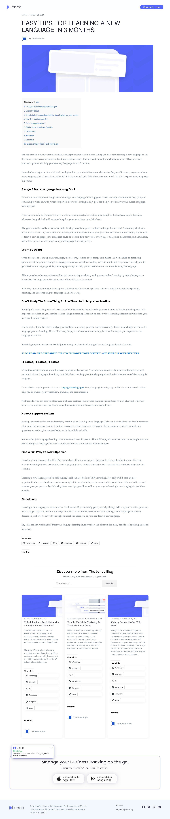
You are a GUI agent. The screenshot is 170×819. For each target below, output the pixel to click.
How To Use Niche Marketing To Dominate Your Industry (83, 624)
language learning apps (72, 387)
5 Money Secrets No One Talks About (125, 624)
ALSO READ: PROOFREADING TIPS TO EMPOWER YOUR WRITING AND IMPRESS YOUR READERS (80, 353)
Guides (24, 15)
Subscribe (109, 583)
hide (37, 102)
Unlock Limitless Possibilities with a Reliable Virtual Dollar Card (41, 624)
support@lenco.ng (124, 809)
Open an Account (151, 7)
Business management (75, 619)
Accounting (114, 619)
